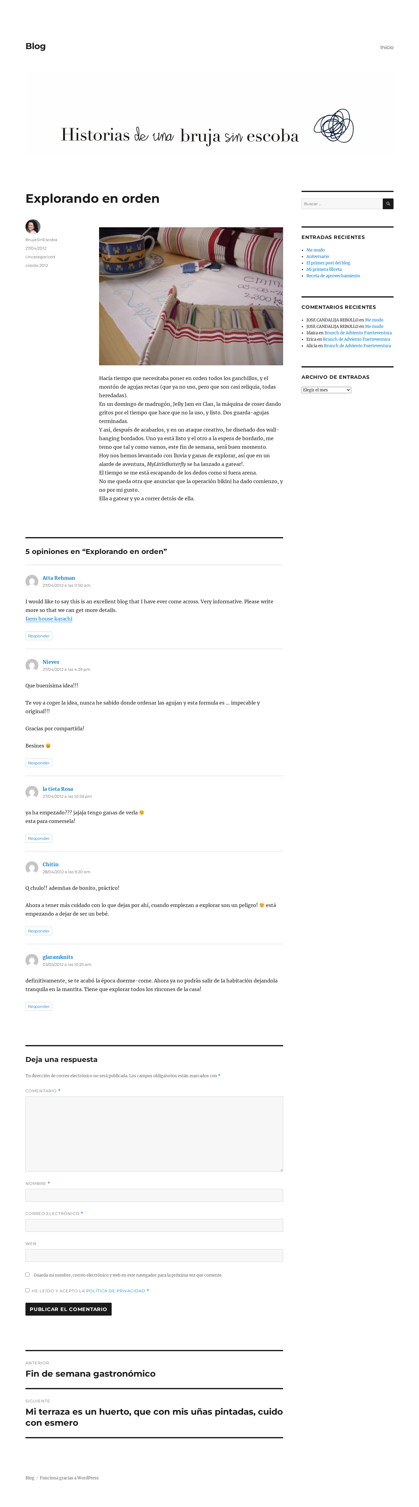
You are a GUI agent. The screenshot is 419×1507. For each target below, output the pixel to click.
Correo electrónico (54, 1213)
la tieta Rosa (58, 789)
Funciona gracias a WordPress (69, 1478)
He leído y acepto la (90, 1291)
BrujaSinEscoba (41, 239)
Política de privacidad (116, 1290)
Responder (39, 635)
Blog (35, 46)
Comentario (43, 1091)
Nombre (37, 1183)
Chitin (51, 864)
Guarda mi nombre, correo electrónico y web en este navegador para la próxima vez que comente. (128, 1275)
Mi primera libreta (324, 269)
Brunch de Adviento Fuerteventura (358, 333)
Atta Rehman (59, 578)
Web (31, 1243)
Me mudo (315, 250)
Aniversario (317, 256)
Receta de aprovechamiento (333, 276)
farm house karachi (48, 619)
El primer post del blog (328, 263)
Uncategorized (40, 256)
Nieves (51, 662)
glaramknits (58, 957)
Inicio (387, 47)
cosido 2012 (36, 265)
